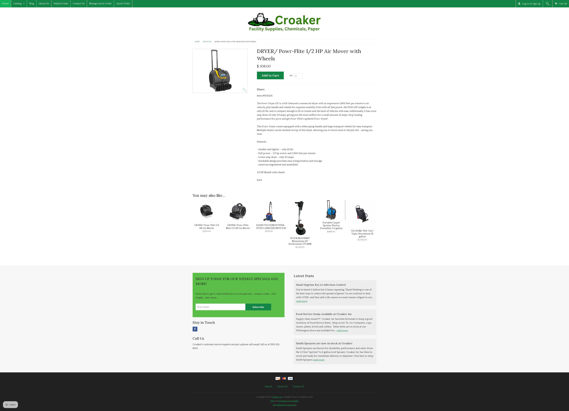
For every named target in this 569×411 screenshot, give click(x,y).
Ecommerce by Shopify (288, 401)
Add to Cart (270, 75)
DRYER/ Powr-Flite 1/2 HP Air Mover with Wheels (235, 42)
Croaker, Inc (277, 397)
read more (301, 301)
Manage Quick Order (100, 3)
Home (5, 3)
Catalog (17, 3)
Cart (562, 3)
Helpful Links (61, 3)
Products (207, 42)
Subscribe (258, 307)
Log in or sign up (531, 3)
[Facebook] (195, 329)
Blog (31, 3)
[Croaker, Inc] (284, 21)
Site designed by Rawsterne (284, 405)
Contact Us (79, 3)
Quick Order (123, 3)
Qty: (291, 75)
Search (268, 386)
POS (272, 401)
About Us (44, 3)
